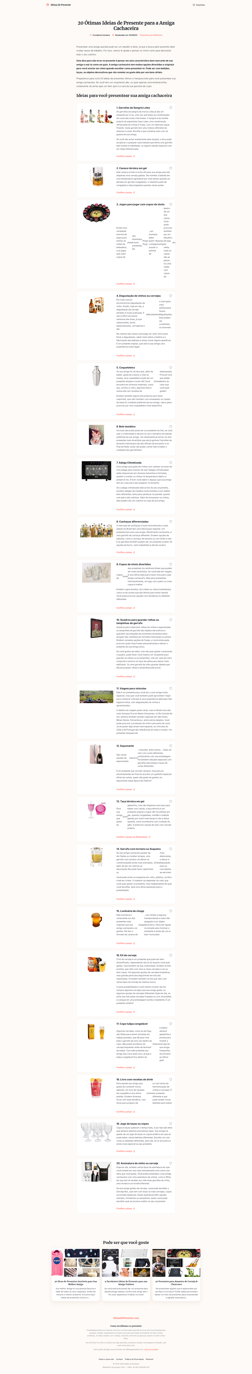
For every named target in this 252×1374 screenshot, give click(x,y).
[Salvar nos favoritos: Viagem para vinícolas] (170, 688)
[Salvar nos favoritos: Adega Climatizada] (170, 462)
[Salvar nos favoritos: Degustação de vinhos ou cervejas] (170, 296)
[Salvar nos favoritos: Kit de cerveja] (170, 955)
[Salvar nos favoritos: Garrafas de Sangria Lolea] (170, 107)
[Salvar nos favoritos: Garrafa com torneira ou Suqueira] (170, 849)
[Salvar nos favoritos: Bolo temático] (170, 426)
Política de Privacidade (134, 1359)
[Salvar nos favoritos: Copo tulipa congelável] (170, 1024)
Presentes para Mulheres (151, 35)
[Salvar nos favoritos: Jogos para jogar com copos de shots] (170, 204)
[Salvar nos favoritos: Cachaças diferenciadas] (170, 521)
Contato (119, 1359)
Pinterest (149, 1359)
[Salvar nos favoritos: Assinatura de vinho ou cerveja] (170, 1163)
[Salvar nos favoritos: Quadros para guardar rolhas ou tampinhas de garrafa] (170, 619)
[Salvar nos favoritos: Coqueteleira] (170, 367)
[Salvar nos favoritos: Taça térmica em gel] (170, 801)
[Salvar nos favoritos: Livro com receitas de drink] (170, 1079)
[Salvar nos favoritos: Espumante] (170, 745)
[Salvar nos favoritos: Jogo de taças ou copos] (170, 1123)
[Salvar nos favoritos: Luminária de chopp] (170, 911)
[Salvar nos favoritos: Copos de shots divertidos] (170, 564)
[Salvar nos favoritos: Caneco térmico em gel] (170, 168)
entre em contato (151, 1349)
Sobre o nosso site (106, 1359)
